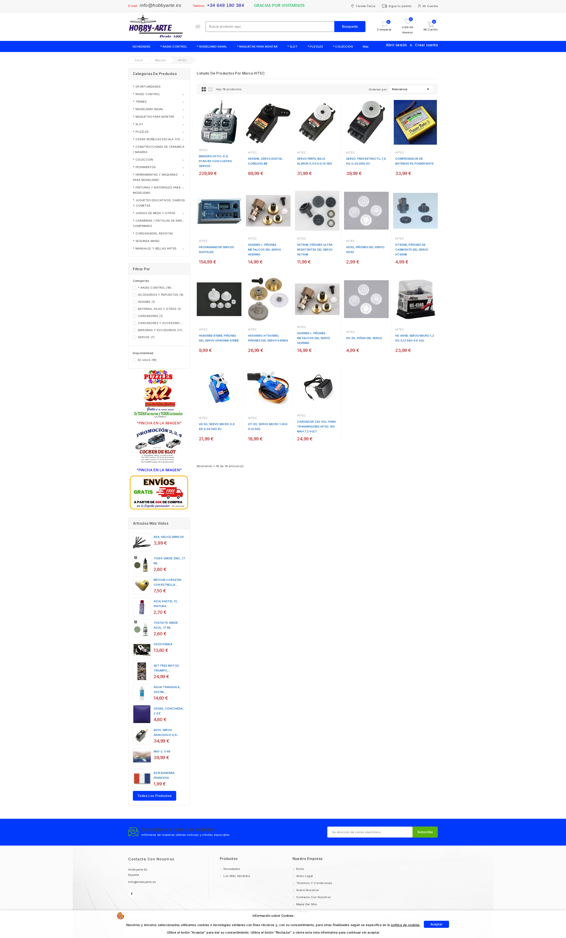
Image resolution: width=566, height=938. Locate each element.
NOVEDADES (142, 46)
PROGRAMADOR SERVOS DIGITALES (216, 249)
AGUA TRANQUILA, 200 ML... (167, 689)
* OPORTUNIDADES (147, 86)
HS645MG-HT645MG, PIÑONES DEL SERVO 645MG (268, 338)
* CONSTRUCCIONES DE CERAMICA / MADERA (158, 149)
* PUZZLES (315, 46)
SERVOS (146, 337)
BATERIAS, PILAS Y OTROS (159, 309)
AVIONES (146, 301)
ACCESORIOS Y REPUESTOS (160, 294)
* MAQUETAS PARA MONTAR (257, 46)
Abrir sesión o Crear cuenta (412, 45)
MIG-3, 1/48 (162, 751)
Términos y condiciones (313, 883)
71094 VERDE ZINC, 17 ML (169, 560)
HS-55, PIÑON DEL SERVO (364, 338)
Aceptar (436, 924)
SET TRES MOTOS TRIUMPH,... (166, 668)
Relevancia (411, 89)
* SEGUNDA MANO (146, 241)
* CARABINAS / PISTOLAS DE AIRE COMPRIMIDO (157, 223)
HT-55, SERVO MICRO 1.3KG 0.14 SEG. (267, 426)
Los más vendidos (236, 876)
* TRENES (140, 101)
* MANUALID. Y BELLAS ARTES (154, 248)
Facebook (132, 894)
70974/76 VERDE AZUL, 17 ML (166, 625)
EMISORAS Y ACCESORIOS (160, 330)
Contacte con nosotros (151, 859)
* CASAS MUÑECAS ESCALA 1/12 (156, 139)
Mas (366, 46)
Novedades (231, 869)
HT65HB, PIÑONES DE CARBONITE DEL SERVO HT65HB (411, 249)
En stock (147, 360)
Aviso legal (304, 876)
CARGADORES (150, 316)
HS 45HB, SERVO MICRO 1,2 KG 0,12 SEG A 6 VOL (414, 338)
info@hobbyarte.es (160, 5)
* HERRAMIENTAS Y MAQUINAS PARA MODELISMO (155, 177)
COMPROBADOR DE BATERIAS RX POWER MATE (414, 161)
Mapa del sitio (306, 904)
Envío (299, 869)
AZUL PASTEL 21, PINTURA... (166, 603)
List (210, 89)
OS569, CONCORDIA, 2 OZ (169, 711)
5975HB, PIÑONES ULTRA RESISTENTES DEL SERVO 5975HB (315, 249)
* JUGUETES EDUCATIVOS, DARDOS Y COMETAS (159, 202)
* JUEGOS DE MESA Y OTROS (154, 213)
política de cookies (405, 925)
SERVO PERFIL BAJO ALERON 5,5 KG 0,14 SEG (314, 161)
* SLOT (292, 46)
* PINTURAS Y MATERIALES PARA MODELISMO (157, 190)
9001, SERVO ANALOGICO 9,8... (166, 732)
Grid (204, 89)
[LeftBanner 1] (159, 394)
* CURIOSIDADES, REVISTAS (153, 233)
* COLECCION (343, 46)
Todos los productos (154, 796)
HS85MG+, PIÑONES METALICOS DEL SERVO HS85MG (264, 249)
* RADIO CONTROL (173, 46)
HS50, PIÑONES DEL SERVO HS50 (365, 249)
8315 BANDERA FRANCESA (164, 775)
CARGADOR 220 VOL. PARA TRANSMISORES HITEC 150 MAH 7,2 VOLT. (316, 426)
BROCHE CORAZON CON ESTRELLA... (167, 582)
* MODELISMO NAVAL (212, 46)
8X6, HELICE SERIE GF (169, 537)
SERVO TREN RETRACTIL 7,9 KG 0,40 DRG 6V (366, 161)
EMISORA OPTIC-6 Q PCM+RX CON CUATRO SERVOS (215, 161)
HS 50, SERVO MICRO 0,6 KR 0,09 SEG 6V (217, 426)
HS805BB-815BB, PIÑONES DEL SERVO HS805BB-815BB (219, 338)
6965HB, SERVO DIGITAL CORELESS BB (265, 161)
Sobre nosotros (307, 890)
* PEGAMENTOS (144, 167)
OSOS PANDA (163, 644)
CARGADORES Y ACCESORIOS (161, 323)
